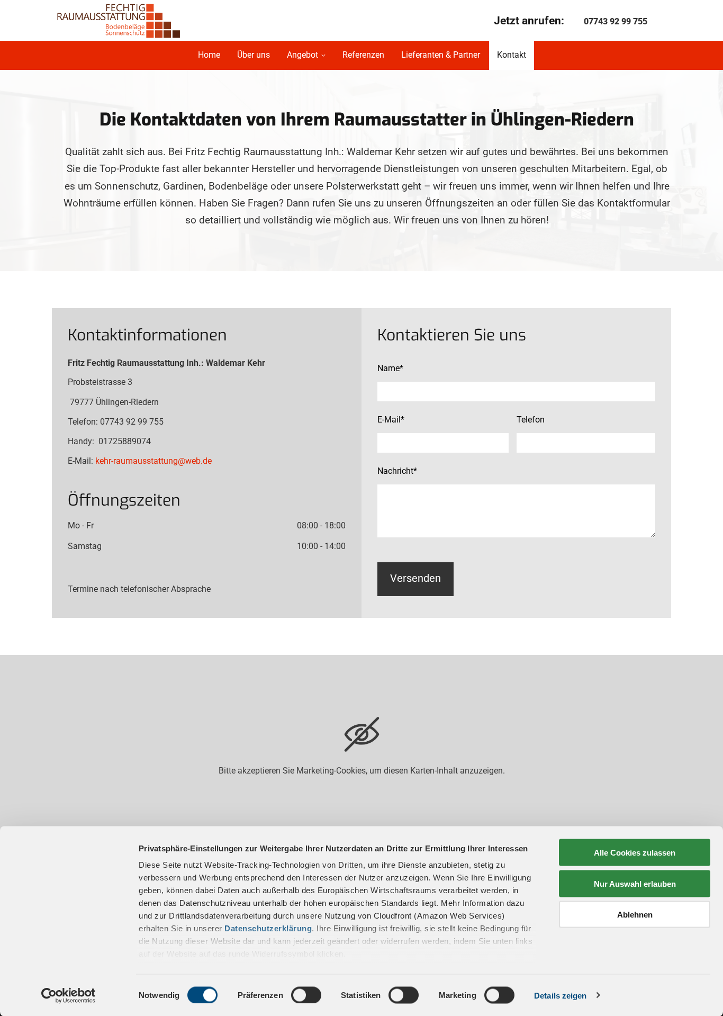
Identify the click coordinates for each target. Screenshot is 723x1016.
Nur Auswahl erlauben (635, 883)
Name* (390, 368)
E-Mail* (390, 420)
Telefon (531, 420)
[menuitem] (208, 55)
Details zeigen (560, 995)
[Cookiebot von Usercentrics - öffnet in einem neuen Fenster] (68, 995)
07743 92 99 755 (615, 21)
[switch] (306, 994)
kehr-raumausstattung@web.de (153, 461)
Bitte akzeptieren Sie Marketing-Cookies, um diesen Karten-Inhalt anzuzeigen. (362, 771)
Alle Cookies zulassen (634, 852)
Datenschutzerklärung (268, 928)
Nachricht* (397, 471)
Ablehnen (635, 914)
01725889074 (124, 441)
